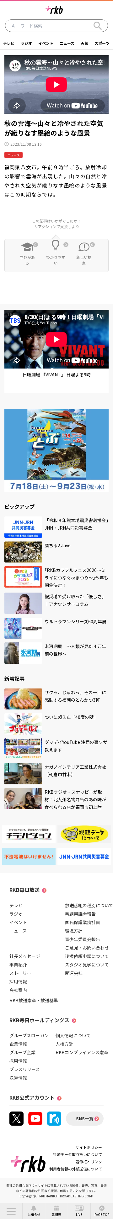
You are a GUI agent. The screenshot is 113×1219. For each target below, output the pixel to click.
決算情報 (18, 1078)
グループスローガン (29, 1035)
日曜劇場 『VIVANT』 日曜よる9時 (57, 374)
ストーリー (20, 973)
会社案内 (18, 990)
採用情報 (18, 981)
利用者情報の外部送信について (75, 1168)
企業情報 (18, 1044)
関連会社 (74, 973)
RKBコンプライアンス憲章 (82, 1052)
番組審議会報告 (80, 914)
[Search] (98, 26)
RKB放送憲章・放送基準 (33, 1000)
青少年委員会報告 (82, 939)
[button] (11, 1211)
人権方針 (64, 1044)
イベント (45, 43)
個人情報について (73, 1035)
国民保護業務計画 (82, 922)
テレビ (8, 43)
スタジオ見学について (87, 964)
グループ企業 (22, 1052)
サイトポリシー (89, 1147)
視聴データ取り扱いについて (77, 1154)
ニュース (67, 43)
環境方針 (74, 931)
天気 (84, 43)
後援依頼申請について (87, 956)
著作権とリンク (89, 1161)
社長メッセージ (24, 956)
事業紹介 (18, 964)
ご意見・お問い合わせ (87, 947)
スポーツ (102, 43)
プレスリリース (24, 1069)
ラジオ (26, 43)
